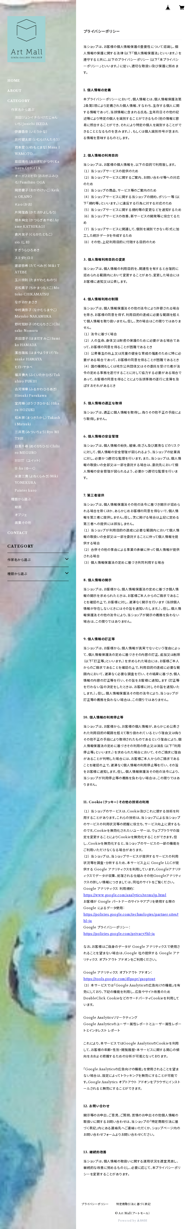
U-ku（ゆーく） (25, 468)
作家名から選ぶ (22, 110)
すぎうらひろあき (27, 250)
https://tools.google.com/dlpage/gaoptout (119, 979)
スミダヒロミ (24, 258)
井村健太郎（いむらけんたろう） (37, 139)
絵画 (18, 507)
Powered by (127, 1220)
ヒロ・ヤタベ (24, 367)
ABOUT (14, 91)
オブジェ (21, 515)
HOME (13, 81)
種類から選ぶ (21, 499)
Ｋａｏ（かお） (24, 204)
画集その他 (23, 523)
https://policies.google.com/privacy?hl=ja (119, 934)
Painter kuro (26, 490)
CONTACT (17, 533)
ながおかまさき (26, 302)
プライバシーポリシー (95, 1204)
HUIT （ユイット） (28, 460)
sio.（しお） (22, 242)
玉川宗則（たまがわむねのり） (36, 280)
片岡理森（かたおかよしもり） (36, 212)
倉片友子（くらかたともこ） (34, 234)
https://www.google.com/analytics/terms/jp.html (124, 895)
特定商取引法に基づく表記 (133, 1204)
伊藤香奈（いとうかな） (31, 132)
